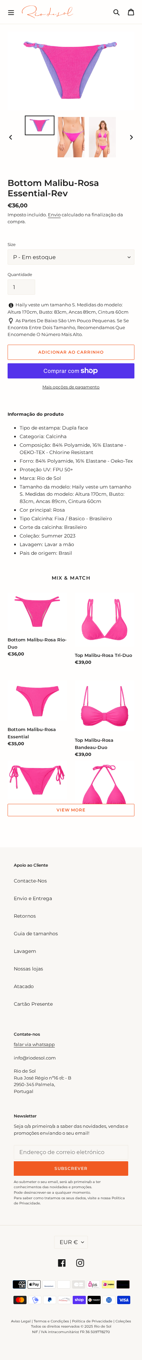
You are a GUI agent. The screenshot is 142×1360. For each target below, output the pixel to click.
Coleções (123, 1321)
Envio (54, 214)
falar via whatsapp (34, 1044)
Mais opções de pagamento (71, 387)
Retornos (25, 916)
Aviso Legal (21, 1321)
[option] (39, 125)
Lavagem (25, 951)
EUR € (69, 1242)
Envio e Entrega (33, 898)
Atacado (24, 986)
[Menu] (11, 11)
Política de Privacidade (92, 1321)
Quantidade (20, 274)
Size (12, 244)
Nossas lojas (28, 969)
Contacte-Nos (30, 881)
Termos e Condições (51, 1321)
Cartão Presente (33, 1004)
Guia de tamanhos (36, 933)
